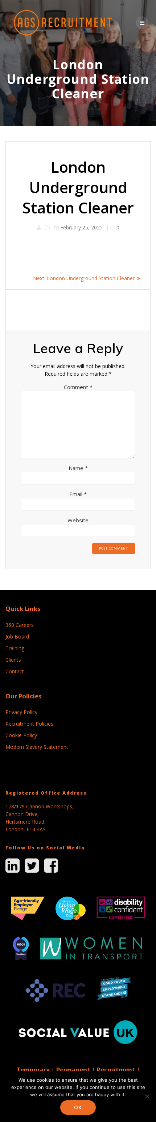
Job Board (17, 636)
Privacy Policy (21, 712)
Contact (14, 671)
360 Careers (19, 624)
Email (78, 494)
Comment (78, 387)
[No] (147, 1096)
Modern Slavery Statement (36, 746)
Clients (13, 659)
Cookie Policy (21, 735)
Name (78, 468)
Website (78, 520)
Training (14, 648)
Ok (78, 1107)
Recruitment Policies (29, 723)
